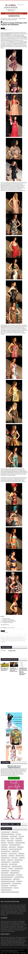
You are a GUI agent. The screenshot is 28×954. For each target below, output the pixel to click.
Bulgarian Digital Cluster (13, 951)
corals (11, 639)
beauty (12, 838)
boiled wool (11, 855)
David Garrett (4, 847)
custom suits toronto (5, 832)
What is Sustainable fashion (7, 877)
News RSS (6, 951)
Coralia (5, 37)
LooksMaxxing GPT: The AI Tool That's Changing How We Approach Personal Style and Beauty (23, 671)
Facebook (9, 16)
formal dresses (13, 638)
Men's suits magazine (20, 906)
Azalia (19, 639)
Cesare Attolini (19, 838)
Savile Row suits (15, 851)
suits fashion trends (19, 877)
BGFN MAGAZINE (4, 18)
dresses (2, 638)
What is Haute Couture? (6, 890)
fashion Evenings (19, 637)
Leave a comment (11, 627)
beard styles (19, 875)
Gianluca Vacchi (12, 847)
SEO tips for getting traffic (14, 845)
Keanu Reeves (4, 849)
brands (7, 639)
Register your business (14, 778)
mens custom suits (13, 853)
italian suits (3, 842)
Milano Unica (10, 860)
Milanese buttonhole (20, 842)
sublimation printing (15, 870)
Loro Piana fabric (13, 836)
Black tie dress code (20, 855)
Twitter (11, 16)
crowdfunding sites (5, 870)
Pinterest (13, 16)
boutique (7, 638)
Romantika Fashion (4, 41)
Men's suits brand (13, 864)
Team (10, 952)
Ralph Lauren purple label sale (7, 834)
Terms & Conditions (15, 952)
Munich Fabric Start (19, 868)
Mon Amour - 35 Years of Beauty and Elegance (4, 669)
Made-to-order (12, 937)
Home (2, 952)
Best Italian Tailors (18, 860)
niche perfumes (13, 885)
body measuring (4, 885)
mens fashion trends (5, 851)
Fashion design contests (6, 879)
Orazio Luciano (10, 840)
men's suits (11, 905)
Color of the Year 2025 (5, 883)
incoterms (11, 868)
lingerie (2, 640)
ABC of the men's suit (19, 937)
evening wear (20, 638)
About (6, 952)
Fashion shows (14, 18)
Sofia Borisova (18, 41)
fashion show (12, 637)
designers (3, 639)
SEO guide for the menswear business (14, 941)
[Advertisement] (14, 693)
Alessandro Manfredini (16, 866)
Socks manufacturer (16, 883)
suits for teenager (5, 838)
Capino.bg (16, 887)
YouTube (18, 16)
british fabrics (4, 853)
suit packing (21, 853)
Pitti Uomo (3, 860)
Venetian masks (17, 640)
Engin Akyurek (20, 847)
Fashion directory (12, 906)
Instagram (16, 16)
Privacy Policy (23, 952)
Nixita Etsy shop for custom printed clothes (10, 892)
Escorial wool (4, 868)
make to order (11, 842)
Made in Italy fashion (14, 872)
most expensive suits (5, 862)
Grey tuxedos (14, 857)
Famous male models (5, 866)
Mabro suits (21, 857)
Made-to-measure (4, 937)
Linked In (14, 16)
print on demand (4, 872)
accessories (11, 640)
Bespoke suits (24, 945)
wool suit (3, 840)
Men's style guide (4, 906)
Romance (15, 639)
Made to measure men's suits (15, 849)
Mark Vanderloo (4, 836)
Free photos (19, 881)
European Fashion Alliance (6, 887)
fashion (6, 637)
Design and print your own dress (8, 881)
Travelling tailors (21, 921)
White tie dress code (5, 857)
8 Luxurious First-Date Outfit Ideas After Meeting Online (14, 669)
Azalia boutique (21, 39)
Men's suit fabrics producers (15, 923)
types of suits (4, 855)
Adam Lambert (15, 832)
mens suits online (15, 862)
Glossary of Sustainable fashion (8, 875)
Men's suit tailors (13, 921)
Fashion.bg (5, 29)
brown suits (18, 834)
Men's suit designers (5, 922)
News (9, 18)
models (6, 640)
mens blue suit (4, 845)
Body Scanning (4, 864)
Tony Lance (23, 639)
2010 (25, 637)
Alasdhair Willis (18, 840)
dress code (21, 836)
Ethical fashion (16, 879)
